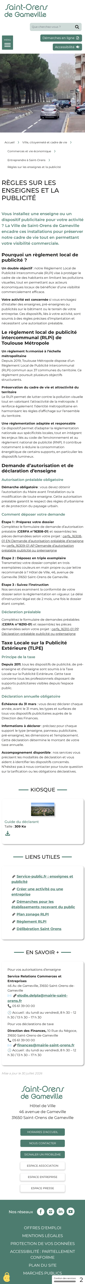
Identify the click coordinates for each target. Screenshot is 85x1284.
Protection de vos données (42, 1243)
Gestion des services (65, 1278)
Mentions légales (42, 1235)
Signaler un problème (42, 1154)
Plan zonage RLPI (33, 914)
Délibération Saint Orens (39, 929)
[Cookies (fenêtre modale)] (7, 1277)
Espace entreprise (42, 1177)
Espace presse (42, 1188)
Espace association (42, 1165)
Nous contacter (42, 1143)
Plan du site (43, 1265)
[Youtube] (71, 1211)
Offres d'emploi (42, 1227)
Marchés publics (42, 1273)
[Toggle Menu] (7, 42)
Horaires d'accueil (42, 1132)
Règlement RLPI (31, 921)
